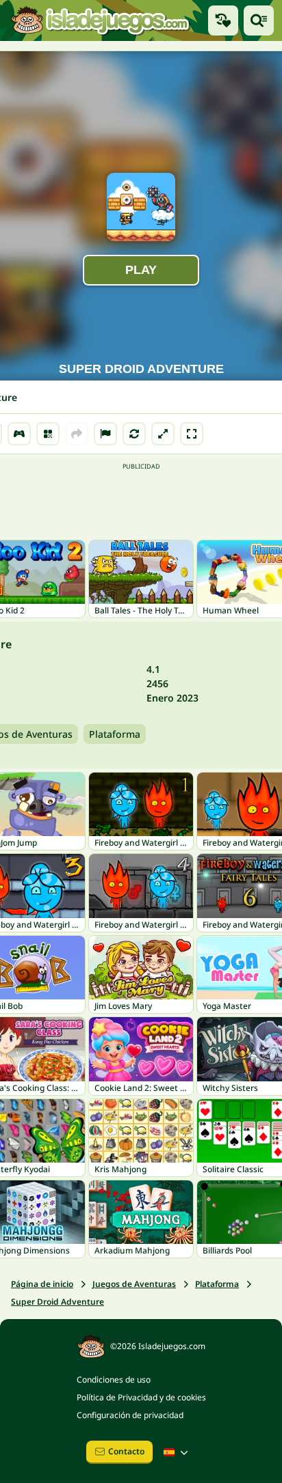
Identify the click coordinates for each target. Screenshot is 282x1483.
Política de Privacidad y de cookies (141, 1397)
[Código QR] (48, 433)
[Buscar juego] (259, 20)
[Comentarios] (105, 433)
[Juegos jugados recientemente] (223, 20)
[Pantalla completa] (191, 433)
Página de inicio (42, 1284)
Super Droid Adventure (57, 1301)
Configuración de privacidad (130, 1415)
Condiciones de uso (114, 1379)
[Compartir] (76, 433)
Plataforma (114, 733)
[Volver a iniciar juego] (134, 433)
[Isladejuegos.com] (100, 20)
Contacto (126, 1451)
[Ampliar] (163, 433)
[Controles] (19, 433)
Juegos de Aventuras (134, 1284)
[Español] (177, 1452)
